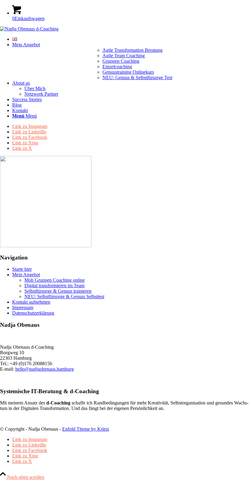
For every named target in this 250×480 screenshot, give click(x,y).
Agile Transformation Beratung (132, 50)
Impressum (22, 307)
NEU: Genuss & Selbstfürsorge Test (137, 77)
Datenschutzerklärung (33, 313)
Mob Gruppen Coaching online (54, 280)
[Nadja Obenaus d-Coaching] (29, 28)
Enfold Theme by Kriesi (85, 429)
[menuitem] (131, 39)
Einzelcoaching (117, 66)
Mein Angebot (26, 274)
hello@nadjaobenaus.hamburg (44, 369)
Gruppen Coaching (120, 61)
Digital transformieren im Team (54, 285)
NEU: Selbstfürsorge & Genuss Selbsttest (64, 296)
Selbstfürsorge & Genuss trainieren (57, 291)
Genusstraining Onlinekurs (128, 72)
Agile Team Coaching (123, 55)
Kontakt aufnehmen (31, 302)
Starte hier (22, 269)
